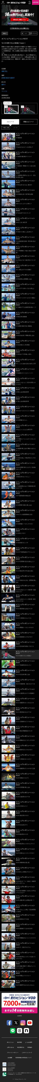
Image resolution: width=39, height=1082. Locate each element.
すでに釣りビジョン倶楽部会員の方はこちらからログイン (19, 23)
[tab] (10, 121)
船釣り (4, 33)
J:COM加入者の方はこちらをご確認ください (19, 28)
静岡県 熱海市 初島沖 (8, 78)
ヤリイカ (4, 91)
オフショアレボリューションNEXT (15, 39)
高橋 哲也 (4, 71)
